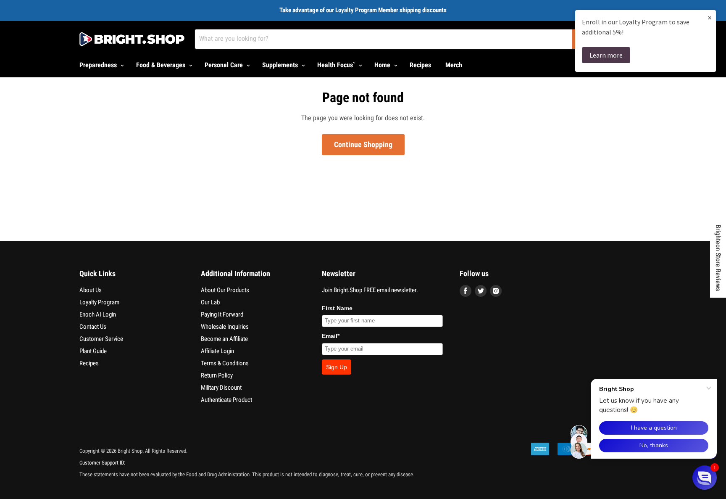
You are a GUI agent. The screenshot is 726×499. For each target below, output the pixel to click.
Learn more (606, 55)
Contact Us (92, 326)
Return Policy (217, 375)
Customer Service (101, 339)
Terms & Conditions (225, 363)
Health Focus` (337, 65)
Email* (330, 336)
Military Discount (221, 387)
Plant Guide (93, 351)
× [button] (710, 17)
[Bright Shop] (131, 39)
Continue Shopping (363, 144)
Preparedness (98, 65)
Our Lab (210, 302)
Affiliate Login (217, 351)
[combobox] (383, 39)
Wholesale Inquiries (225, 326)
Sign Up (336, 367)
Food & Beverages (161, 65)
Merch (453, 65)
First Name (337, 308)
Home (383, 65)
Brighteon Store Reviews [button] (718, 257)
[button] (704, 477)
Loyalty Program (99, 302)
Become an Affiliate (224, 339)
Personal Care (225, 65)
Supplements (281, 65)
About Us (90, 290)
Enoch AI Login (97, 314)
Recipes (420, 65)
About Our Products (225, 290)
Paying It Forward (222, 314)
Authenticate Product (226, 400)
